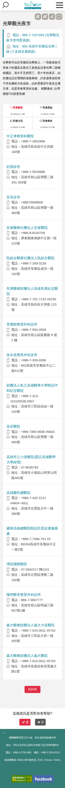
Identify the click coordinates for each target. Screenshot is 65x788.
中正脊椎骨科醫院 (20, 136)
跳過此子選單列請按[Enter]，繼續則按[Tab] (31, 16)
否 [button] (42, 722)
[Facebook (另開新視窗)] (43, 778)
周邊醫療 (18, 107)
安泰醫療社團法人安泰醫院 (27, 228)
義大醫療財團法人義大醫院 (27, 656)
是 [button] (27, 722)
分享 (52, 16)
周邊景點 (47, 107)
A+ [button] (45, 16)
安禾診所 (13, 197)
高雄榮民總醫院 (18, 493)
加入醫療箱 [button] (59, 16)
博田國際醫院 (16, 564)
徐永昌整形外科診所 (21, 355)
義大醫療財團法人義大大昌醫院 (30, 625)
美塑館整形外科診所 (21, 324)
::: (4, 732)
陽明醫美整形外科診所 (23, 595)
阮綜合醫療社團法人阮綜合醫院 (30, 258)
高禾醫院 (13, 426)
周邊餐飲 (47, 120)
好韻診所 (13, 167)
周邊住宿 (18, 120)
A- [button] (38, 16)
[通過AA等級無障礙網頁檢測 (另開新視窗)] (21, 778)
